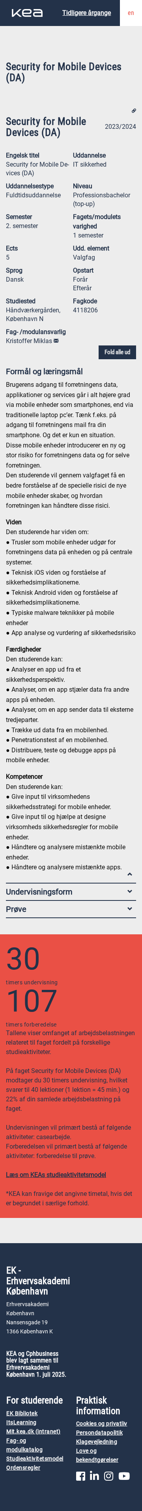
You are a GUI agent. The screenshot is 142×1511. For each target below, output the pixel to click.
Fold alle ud (117, 352)
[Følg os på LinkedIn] (94, 1478)
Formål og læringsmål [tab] (44, 371)
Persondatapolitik (99, 1432)
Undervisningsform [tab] (39, 892)
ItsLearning (21, 1422)
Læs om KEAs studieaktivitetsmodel (56, 1175)
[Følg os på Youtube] (124, 1478)
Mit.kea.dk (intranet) (33, 1431)
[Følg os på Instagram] (108, 1478)
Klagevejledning (97, 1442)
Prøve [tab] (16, 909)
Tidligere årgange (86, 13)
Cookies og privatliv (101, 1423)
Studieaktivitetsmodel (35, 1458)
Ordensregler (23, 1468)
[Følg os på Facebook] (80, 1478)
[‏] (56, 341)
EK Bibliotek (21, 1413)
